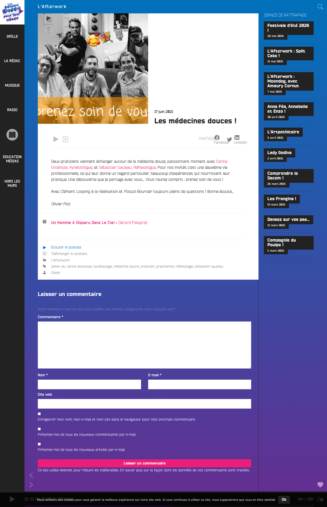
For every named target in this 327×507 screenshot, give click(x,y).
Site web (45, 394)
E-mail (154, 375)
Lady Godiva (279, 153)
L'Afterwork (60, 260)
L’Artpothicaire (283, 132)
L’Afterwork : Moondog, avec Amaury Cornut (283, 81)
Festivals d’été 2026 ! (288, 28)
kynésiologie (102, 266)
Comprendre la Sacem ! (282, 175)
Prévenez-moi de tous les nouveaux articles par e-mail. (81, 450)
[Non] (321, 499)
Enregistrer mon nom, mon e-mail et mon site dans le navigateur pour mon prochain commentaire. (116, 419)
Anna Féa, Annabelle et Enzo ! (287, 109)
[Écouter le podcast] (56, 139)
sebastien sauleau (209, 266)
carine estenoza (79, 266)
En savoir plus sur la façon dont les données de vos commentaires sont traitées (184, 470)
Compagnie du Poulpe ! (281, 242)
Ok (284, 499)
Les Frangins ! (281, 199)
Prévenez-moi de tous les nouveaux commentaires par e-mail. (87, 434)
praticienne (165, 266)
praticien (148, 266)
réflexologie (184, 266)
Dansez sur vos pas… (288, 220)
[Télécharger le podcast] (65, 139)
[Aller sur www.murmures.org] (12, 134)
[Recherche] (320, 6)
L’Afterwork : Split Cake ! (286, 53)
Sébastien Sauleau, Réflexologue (127, 167)
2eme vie (58, 266)
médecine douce (126, 266)
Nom (43, 375)
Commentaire (50, 317)
